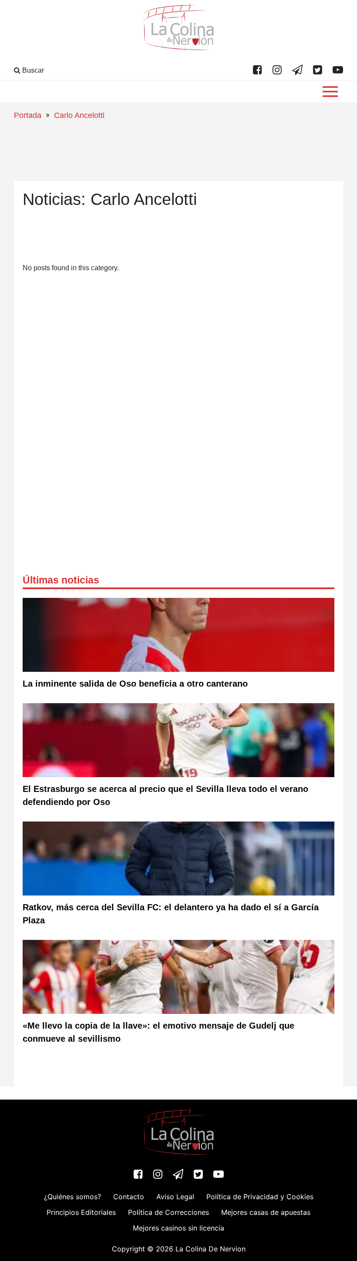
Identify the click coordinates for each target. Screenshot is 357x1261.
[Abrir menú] (330, 91)
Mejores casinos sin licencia (178, 1228)
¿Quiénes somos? (72, 1196)
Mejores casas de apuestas (265, 1212)
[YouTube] (338, 70)
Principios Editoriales (81, 1212)
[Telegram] (297, 70)
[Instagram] (277, 70)
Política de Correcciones (168, 1212)
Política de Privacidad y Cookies (259, 1196)
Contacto (128, 1196)
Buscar (32, 70)
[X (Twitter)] (317, 70)
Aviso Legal (175, 1196)
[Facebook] (257, 70)
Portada (27, 115)
